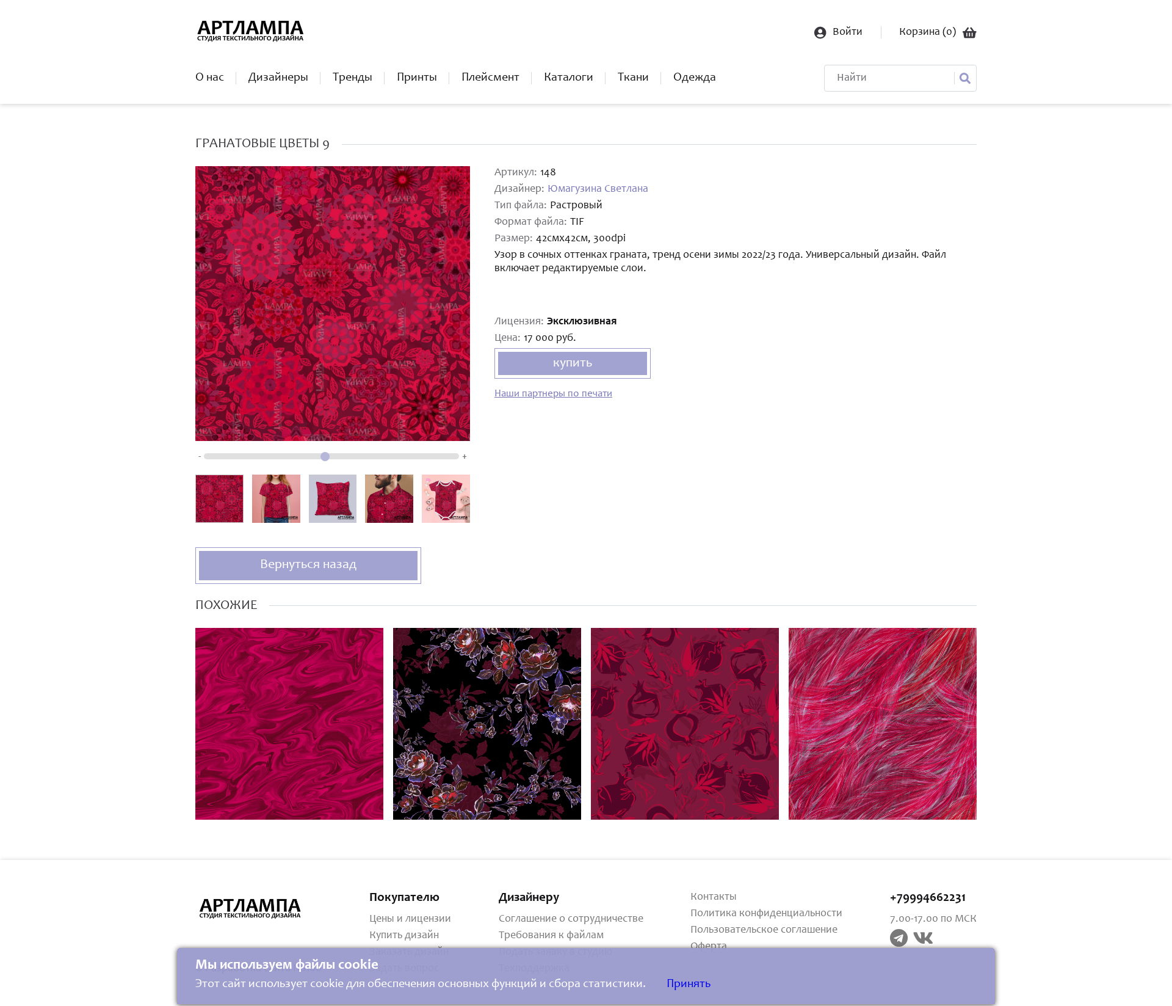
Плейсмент (490, 78)
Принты (417, 78)
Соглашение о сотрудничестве (571, 919)
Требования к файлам (551, 935)
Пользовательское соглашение (763, 930)
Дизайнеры (278, 78)
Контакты (713, 897)
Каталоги (568, 78)
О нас (209, 78)
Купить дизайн (404, 935)
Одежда (694, 78)
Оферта (708, 946)
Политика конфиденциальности (766, 913)
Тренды (352, 78)
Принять (689, 985)
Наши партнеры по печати (553, 394)
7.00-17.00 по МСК (933, 919)
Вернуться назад (308, 565)
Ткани (633, 78)
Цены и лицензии (410, 919)
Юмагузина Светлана (598, 189)
